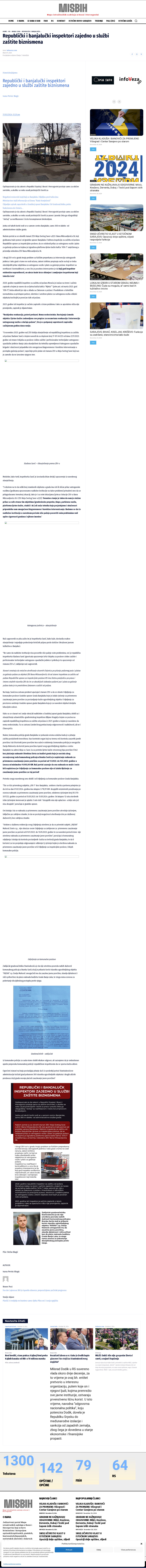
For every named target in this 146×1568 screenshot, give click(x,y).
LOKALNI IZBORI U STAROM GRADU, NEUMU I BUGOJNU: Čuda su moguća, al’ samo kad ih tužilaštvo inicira (114, 286)
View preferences (128, 1550)
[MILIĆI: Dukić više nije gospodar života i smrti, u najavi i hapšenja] (116, 1339)
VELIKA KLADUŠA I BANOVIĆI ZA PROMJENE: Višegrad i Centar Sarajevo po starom (114, 140)
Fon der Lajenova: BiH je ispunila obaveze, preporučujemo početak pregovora (34, 1290)
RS (9, 31)
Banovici (93, 135)
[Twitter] (141, 54)
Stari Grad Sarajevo (96, 279)
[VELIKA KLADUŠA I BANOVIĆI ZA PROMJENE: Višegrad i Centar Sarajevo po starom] (116, 122)
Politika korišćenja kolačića (12, 1564)
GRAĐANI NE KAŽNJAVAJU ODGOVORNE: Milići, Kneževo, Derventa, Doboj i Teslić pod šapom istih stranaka (116, 187)
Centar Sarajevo (95, 328)
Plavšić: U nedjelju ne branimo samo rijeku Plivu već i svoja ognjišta (30, 1300)
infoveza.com (12, 50)
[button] (141, 1544)
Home (5, 31)
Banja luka (16, 31)
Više (93, 149)
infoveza (93, 181)
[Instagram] (137, 54)
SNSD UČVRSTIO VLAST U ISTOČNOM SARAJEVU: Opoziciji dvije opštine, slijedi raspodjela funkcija (112, 237)
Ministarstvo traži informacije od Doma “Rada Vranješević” (27, 200)
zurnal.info (53, 1326)
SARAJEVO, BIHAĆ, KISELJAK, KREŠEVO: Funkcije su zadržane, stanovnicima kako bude (116, 333)
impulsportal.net (10, 1326)
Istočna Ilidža (94, 230)
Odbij (98, 1550)
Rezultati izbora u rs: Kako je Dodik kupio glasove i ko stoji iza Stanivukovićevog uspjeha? (70, 1358)
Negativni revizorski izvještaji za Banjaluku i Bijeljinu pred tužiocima (30, 197)
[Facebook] (132, 54)
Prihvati (69, 1550)
